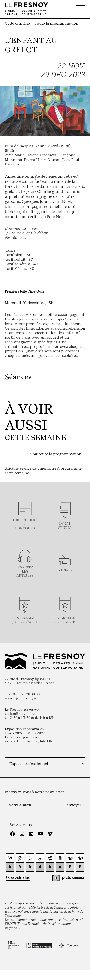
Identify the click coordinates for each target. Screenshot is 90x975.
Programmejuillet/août (25, 620)
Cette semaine (17, 23)
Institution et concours (25, 524)
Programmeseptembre (64, 620)
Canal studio (65, 525)
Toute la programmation (56, 23)
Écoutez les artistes (24, 571)
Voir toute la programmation (55, 454)
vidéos (65, 570)
